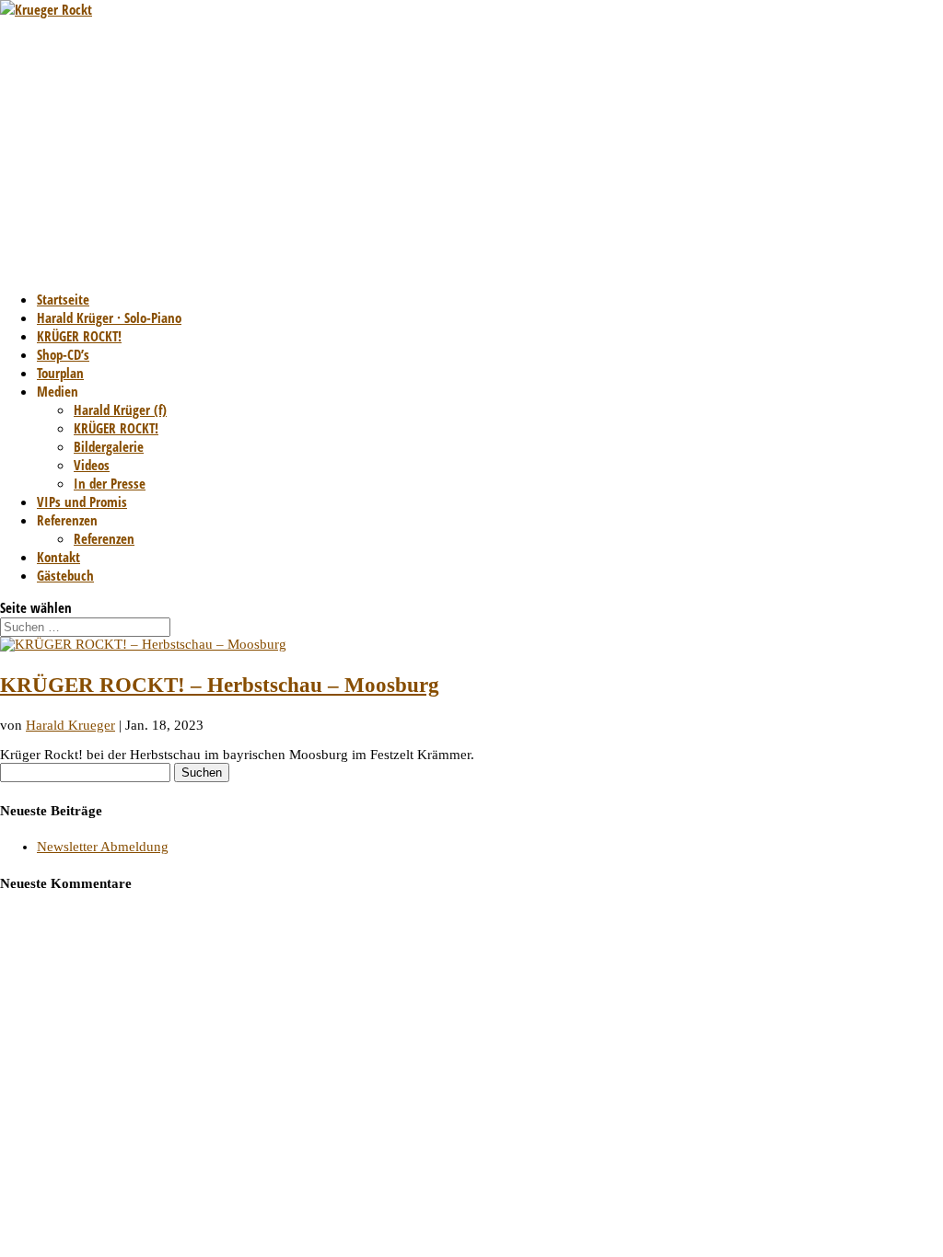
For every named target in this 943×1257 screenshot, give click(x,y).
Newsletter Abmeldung (103, 846)
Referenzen (104, 538)
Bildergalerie (109, 446)
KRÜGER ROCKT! (116, 428)
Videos (92, 465)
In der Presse (110, 483)
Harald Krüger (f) (120, 409)
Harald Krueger (70, 725)
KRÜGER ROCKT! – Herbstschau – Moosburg (219, 685)
